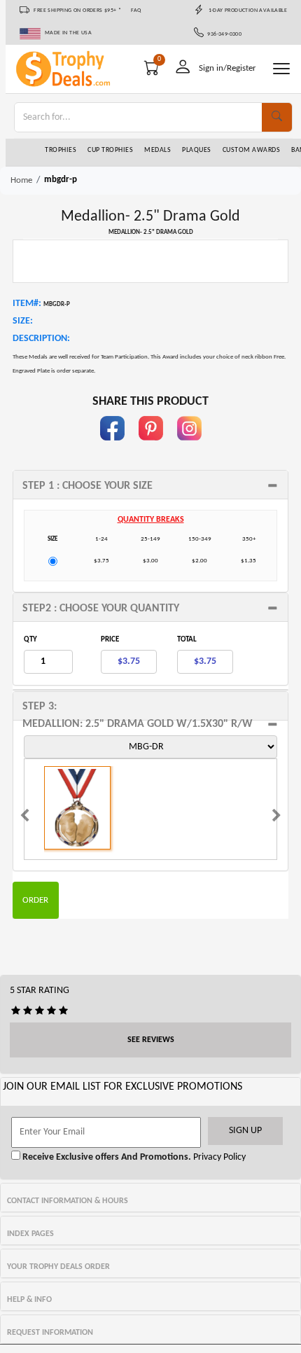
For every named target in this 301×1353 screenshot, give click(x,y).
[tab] (150, 485)
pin (151, 447)
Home (21, 180)
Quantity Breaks (151, 519)
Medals (157, 150)
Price (110, 640)
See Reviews (150, 1040)
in (189, 447)
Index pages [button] (30, 1234)
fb (112, 447)
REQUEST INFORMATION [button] (50, 1332)
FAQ (136, 10)
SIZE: (23, 321)
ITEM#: (27, 303)
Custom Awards (252, 150)
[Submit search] (277, 117)
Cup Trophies (110, 150)
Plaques (196, 150)
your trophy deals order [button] (58, 1267)
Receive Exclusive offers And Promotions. (105, 1157)
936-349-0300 (222, 34)
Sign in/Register (227, 68)
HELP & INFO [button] (29, 1300)
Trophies (60, 150)
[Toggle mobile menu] (281, 68)
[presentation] (24, 817)
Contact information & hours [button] (67, 1201)
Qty (30, 640)
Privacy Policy (218, 1157)
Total (187, 640)
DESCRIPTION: (41, 338)
